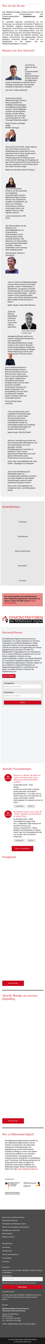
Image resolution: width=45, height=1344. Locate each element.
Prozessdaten (7, 1258)
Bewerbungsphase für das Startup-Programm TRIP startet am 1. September (20, 890)
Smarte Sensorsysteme (10, 1254)
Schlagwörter (9, 683)
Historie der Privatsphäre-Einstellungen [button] (15, 1227)
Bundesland (8, 692)
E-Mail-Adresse (7, 1276)
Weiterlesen (7, 916)
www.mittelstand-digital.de (28, 1169)
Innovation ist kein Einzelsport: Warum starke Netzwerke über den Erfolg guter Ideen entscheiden (20, 1032)
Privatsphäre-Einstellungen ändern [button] (14, 1224)
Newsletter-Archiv (8, 1291)
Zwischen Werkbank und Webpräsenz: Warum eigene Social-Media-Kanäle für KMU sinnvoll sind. (21, 1087)
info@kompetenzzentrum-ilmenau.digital (21, 1324)
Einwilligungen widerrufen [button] (11, 1230)
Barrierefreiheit (7, 1233)
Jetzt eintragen (8, 676)
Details (31, 806)
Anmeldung (19, 806)
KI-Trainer (5, 1261)
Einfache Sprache (8, 1237)
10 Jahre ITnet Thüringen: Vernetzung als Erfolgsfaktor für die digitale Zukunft (18, 948)
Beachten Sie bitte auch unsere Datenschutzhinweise (19, 1283)
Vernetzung (6, 1247)
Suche (22, 702)
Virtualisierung (7, 1251)
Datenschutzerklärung (9, 1220)
